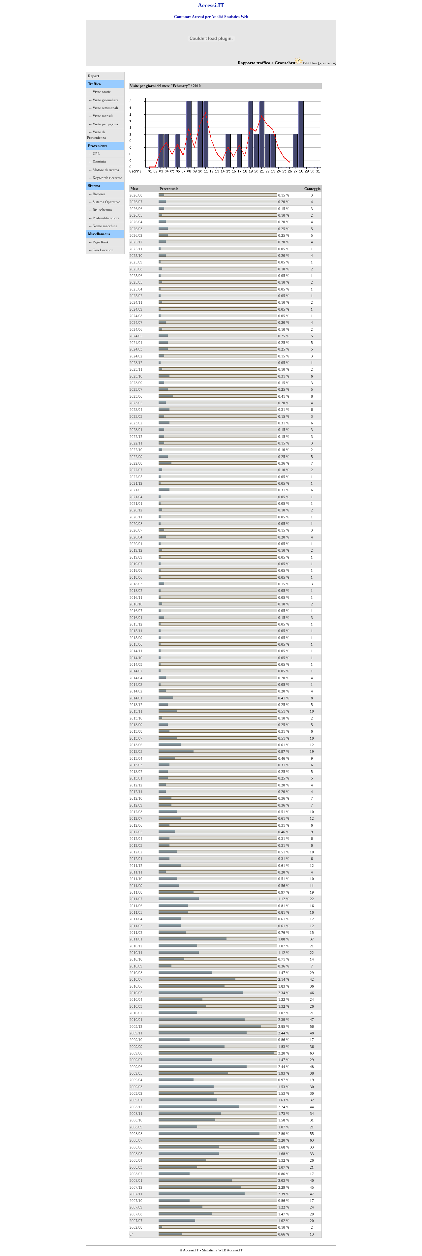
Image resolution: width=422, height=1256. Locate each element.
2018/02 (136, 591)
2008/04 (136, 1160)
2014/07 (136, 671)
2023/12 (136, 363)
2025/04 (136, 289)
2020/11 (136, 517)
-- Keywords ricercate (105, 178)
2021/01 (136, 503)
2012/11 (136, 792)
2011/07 (136, 899)
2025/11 (136, 249)
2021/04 (136, 497)
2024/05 (136, 336)
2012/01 (136, 859)
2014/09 (136, 664)
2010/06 (136, 986)
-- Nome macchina (103, 226)
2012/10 (136, 798)
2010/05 (136, 993)
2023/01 (136, 430)
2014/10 (136, 658)
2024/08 (136, 316)
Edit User (310, 63)
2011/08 (136, 892)
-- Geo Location (101, 250)
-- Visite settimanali (103, 108)
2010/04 (136, 999)
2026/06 (136, 209)
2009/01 (136, 1100)
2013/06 (136, 745)
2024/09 (136, 309)
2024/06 (136, 329)
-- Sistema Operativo (104, 202)
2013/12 (136, 705)
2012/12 (136, 785)
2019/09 (136, 557)
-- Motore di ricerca (104, 170)
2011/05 (136, 912)
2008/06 (136, 1147)
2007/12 (136, 1187)
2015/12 (136, 624)
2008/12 (136, 1107)
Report (93, 76)
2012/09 (136, 805)
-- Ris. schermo (100, 210)
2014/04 (136, 678)
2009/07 (136, 1060)
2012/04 (136, 839)
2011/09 (136, 886)
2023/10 (136, 376)
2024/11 (136, 302)
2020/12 (136, 510)
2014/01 (136, 698)
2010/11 (136, 953)
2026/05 (136, 215)
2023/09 (136, 383)
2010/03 (136, 1006)
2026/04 (136, 222)
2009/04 (136, 1080)
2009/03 (136, 1087)
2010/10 (136, 959)
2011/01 (136, 939)
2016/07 (136, 611)
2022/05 (136, 477)
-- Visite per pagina (103, 124)
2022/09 (136, 457)
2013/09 (136, 725)
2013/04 (136, 758)
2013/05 (136, 751)
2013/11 (136, 711)
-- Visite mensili (101, 116)
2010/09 (136, 966)
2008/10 (136, 1120)
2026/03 (136, 229)
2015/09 (136, 638)
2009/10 (136, 1040)
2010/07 (136, 979)
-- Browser (97, 194)
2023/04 (136, 410)
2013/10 (136, 718)
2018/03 (136, 584)
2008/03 (136, 1167)
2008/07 (136, 1140)
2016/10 (136, 604)
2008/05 (136, 1154)
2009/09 (136, 1047)
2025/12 (136, 242)
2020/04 (136, 537)
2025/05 (136, 282)
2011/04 (136, 919)
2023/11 (136, 369)
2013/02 (136, 772)
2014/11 (136, 651)
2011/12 (136, 866)
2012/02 (136, 852)
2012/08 (136, 812)
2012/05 (136, 832)
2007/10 (136, 1201)
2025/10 (136, 256)
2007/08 (136, 1214)
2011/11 (136, 872)
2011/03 (136, 926)
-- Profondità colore (104, 218)
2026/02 (136, 235)
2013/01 (136, 778)
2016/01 (136, 618)
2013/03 (136, 765)
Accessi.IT (235, 1250)
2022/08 (136, 463)
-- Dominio (97, 162)
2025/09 (136, 262)
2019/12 (136, 550)
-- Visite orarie (100, 92)
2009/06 (136, 1067)
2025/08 (136, 269)
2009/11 (136, 1033)
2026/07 (136, 202)
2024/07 (136, 322)
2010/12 (136, 946)
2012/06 (136, 825)
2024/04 (136, 343)
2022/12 (136, 437)
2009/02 (136, 1093)
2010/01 (136, 1020)
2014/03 (136, 685)
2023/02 (136, 423)
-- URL (94, 154)
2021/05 (136, 490)
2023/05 (136, 403)
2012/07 (136, 818)
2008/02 (136, 1174)
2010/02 (136, 1013)
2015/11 (136, 631)
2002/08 (136, 1227)
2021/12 (136, 483)
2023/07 (136, 389)
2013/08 (136, 731)
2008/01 (136, 1180)
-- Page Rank (99, 242)
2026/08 (136, 195)
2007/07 (136, 1221)
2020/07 (136, 530)
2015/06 (136, 644)
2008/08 (136, 1134)
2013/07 (136, 738)
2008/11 (136, 1114)
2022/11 (136, 443)
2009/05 (136, 1073)
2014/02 (136, 691)
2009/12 (136, 1026)
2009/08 (136, 1053)
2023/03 (136, 416)
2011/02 (136, 932)
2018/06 (136, 577)
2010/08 (136, 973)
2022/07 (136, 470)
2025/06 (136, 276)
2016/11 (136, 597)
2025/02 (136, 296)
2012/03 (136, 845)
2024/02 (136, 356)
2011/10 (136, 879)
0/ (131, 1234)
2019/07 (136, 564)
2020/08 (136, 524)
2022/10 (136, 450)
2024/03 (136, 349)
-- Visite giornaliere (103, 100)
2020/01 (136, 544)
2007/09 (136, 1207)
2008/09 (136, 1127)
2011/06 (136, 906)
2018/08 (136, 570)
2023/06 (136, 396)
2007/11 (136, 1194)
